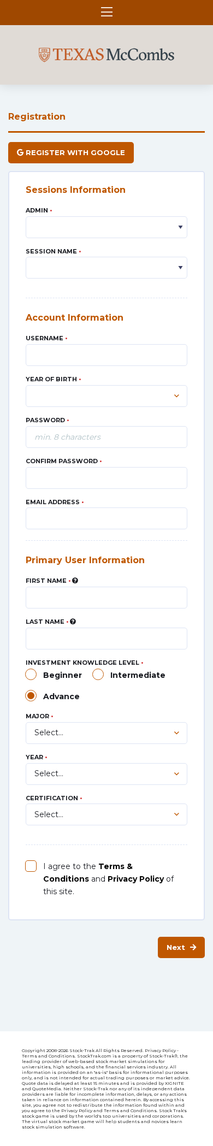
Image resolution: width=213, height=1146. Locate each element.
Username (46, 338)
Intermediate (137, 675)
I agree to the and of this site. (108, 878)
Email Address (55, 502)
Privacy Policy (136, 879)
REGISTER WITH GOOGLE (74, 152)
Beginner (62, 675)
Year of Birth (53, 379)
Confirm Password (64, 461)
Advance (61, 696)
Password (47, 420)
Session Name (53, 251)
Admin (39, 210)
